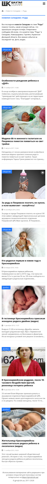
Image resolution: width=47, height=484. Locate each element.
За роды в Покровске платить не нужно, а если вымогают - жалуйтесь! (23, 204)
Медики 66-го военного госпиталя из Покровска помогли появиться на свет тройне (22, 141)
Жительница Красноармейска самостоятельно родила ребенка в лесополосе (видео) (20, 443)
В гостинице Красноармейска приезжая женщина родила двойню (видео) (23, 320)
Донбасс (6, 287)
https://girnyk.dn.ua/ (30, 477)
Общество (7, 49)
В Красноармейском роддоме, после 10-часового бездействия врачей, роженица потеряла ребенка (23, 383)
